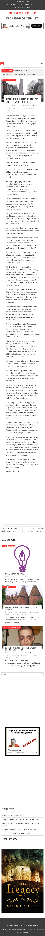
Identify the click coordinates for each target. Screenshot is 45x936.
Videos (7, 4)
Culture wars (11, 80)
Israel (22, 4)
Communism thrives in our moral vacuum (34, 529)
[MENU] (2, 63)
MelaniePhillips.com (22, 13)
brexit (8, 108)
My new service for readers (15, 573)
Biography (27, 8)
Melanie (27, 106)
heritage (35, 612)
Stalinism (13, 658)
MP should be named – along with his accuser (19, 830)
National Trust (11, 615)
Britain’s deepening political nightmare (10, 529)
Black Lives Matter (21, 655)
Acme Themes (22, 932)
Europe (37, 4)
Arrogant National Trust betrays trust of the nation (21, 608)
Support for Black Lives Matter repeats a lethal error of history (20, 649)
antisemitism (9, 655)
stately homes (22, 615)
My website (11, 546)
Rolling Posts (19, 8)
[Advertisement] (22, 46)
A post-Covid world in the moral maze (16, 833)
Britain (13, 4)
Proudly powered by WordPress (13, 930)
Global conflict (29, 4)
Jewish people (16, 627)
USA (18, 4)
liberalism (26, 108)
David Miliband (16, 108)
